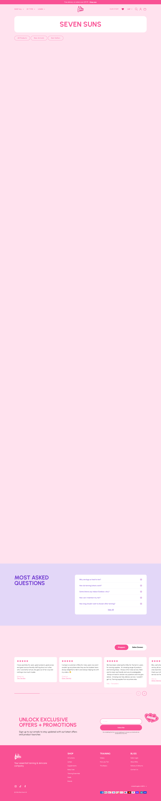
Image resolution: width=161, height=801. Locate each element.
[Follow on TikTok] (20, 786)
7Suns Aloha (36, 544)
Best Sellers (55, 38)
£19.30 (36, 549)
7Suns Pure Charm (125, 87)
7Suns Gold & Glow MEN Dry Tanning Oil (36, 189)
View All (111, 610)
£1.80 (125, 498)
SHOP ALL (18, 9)
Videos (102, 758)
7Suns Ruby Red (80, 442)
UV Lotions (71, 758)
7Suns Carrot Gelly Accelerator (36, 239)
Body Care (71, 769)
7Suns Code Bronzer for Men (80, 392)
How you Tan (104, 762)
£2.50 (80, 244)
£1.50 (80, 346)
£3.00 (80, 92)
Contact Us (134, 769)
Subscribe (121, 727)
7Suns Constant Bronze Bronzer (125, 239)
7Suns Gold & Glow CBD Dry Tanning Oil (125, 189)
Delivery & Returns (137, 766)
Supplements (72, 766)
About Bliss (134, 762)
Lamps (70, 762)
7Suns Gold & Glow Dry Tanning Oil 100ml (36, 341)
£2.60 (80, 396)
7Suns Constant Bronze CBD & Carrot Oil (80, 290)
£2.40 (125, 396)
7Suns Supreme (125, 493)
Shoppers (121, 647)
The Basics (103, 766)
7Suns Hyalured (125, 138)
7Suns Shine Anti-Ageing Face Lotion (80, 341)
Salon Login (134, 758)
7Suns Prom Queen (36, 493)
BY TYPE (30, 9)
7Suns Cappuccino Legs (125, 341)
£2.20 (125, 142)
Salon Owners (137, 647)
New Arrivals (39, 38)
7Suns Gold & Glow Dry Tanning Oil (80, 493)
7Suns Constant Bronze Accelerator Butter (125, 290)
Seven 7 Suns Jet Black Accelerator (36, 87)
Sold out (36, 92)
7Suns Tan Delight (36, 442)
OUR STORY (114, 9)
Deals (69, 777)
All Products (22, 38)
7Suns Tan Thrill (36, 138)
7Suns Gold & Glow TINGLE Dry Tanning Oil (80, 189)
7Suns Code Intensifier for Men (125, 392)
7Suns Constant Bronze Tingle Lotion (80, 239)
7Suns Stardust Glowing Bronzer (36, 392)
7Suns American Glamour (125, 442)
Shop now (93, 2)
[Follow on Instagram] (15, 786)
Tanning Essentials (74, 773)
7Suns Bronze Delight (80, 87)
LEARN (40, 9)
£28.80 (35, 193)
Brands (70, 781)
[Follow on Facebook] (25, 786)
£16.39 (125, 346)
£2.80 (36, 244)
